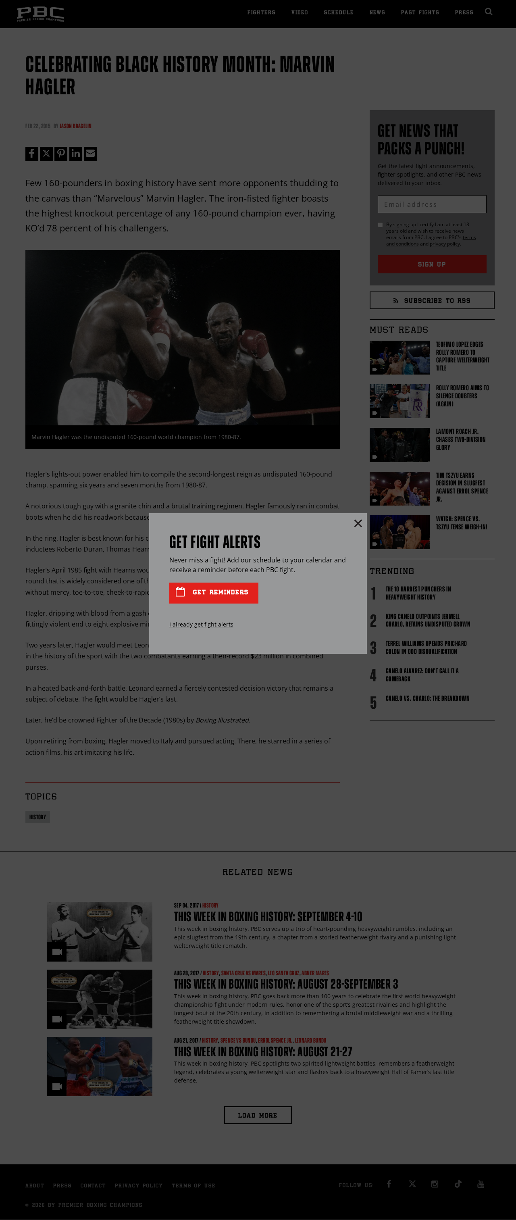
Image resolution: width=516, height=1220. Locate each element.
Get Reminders (219, 593)
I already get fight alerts (201, 624)
